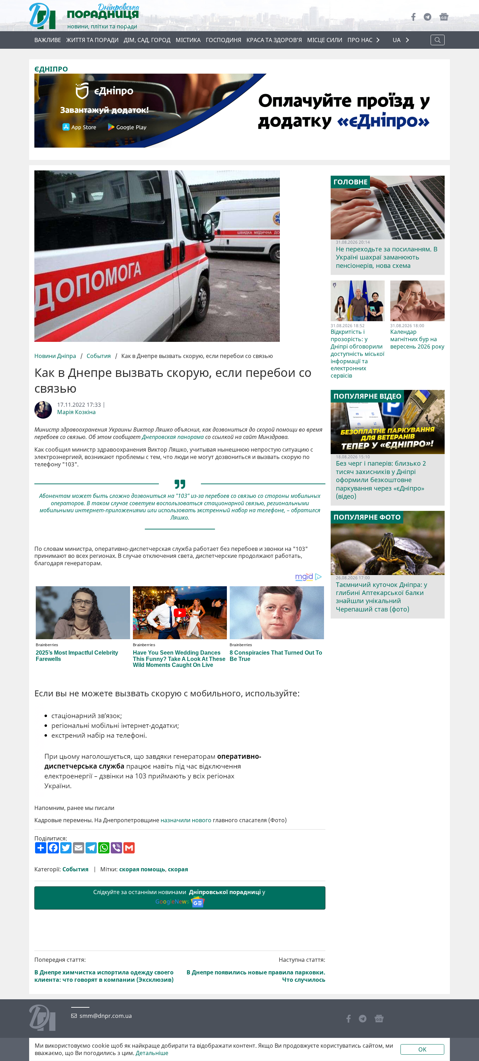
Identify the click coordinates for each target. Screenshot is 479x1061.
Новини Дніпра (55, 356)
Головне (350, 182)
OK (422, 1049)
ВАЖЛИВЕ (47, 40)
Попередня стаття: (104, 969)
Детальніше (152, 1053)
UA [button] (397, 40)
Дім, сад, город (147, 40)
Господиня (223, 40)
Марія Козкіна (76, 412)
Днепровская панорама (173, 437)
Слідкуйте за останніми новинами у (180, 896)
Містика (188, 40)
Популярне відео (367, 396)
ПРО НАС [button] (360, 40)
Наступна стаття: (256, 969)
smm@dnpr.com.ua (106, 1016)
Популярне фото (367, 517)
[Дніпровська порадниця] (47, 1019)
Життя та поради (92, 40)
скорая (178, 869)
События (99, 356)
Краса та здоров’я (274, 40)
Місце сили (324, 40)
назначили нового (186, 820)
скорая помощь (142, 869)
